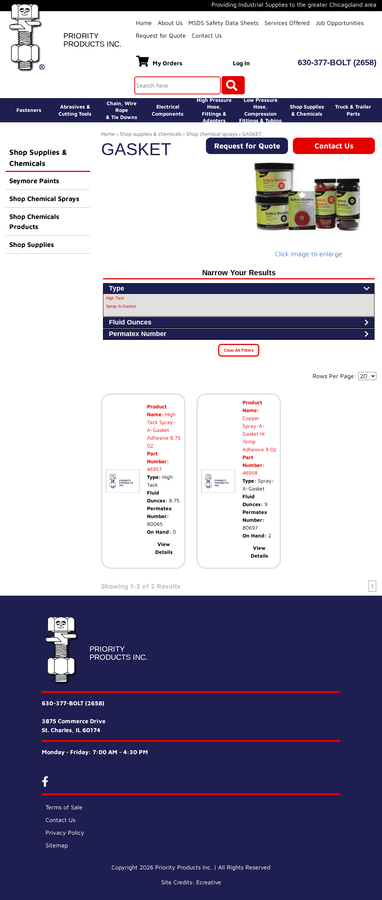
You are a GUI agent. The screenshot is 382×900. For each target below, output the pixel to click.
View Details (164, 548)
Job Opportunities (340, 22)
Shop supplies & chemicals (150, 134)
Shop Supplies (31, 244)
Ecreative (208, 882)
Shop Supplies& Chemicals (307, 109)
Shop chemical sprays (211, 134)
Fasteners (28, 110)
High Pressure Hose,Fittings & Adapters (214, 110)
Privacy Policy (65, 832)
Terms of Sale (64, 807)
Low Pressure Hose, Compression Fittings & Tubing (260, 110)
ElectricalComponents (168, 109)
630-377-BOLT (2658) (337, 62)
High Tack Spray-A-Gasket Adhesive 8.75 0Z (164, 430)
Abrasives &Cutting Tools (75, 109)
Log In (241, 63)
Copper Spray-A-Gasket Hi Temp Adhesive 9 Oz (259, 433)
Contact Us (207, 35)
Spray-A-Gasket (121, 306)
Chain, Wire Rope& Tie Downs (121, 110)
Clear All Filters (239, 350)
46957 (154, 469)
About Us (170, 22)
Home (144, 22)
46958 (249, 473)
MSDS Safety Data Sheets (223, 22)
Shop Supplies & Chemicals (38, 157)
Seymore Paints (34, 181)
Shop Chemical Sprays (44, 199)
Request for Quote (161, 35)
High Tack (115, 298)
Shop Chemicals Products (34, 222)
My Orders (167, 63)
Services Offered (287, 22)
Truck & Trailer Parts (353, 109)
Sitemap (57, 845)
